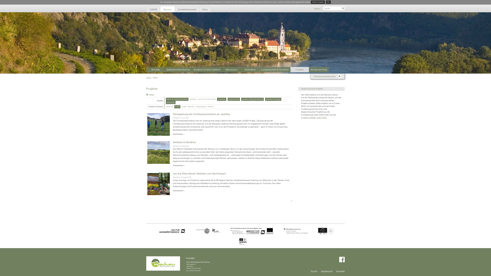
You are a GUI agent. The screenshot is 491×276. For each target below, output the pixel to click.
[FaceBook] (342, 259)
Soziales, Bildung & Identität (252, 99)
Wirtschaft (171, 102)
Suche (314, 271)
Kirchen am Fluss (319, 70)
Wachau (148, 78)
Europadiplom (201, 106)
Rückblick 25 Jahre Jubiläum (207, 70)
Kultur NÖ (169, 106)
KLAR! (177, 106)
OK (328, 2)
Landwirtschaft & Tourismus (275, 70)
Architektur (250, 70)
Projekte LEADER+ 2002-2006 (314, 117)
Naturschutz (231, 70)
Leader (184, 106)
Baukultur (193, 99)
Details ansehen (318, 2)
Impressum (327, 271)
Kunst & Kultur (233, 99)
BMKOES (191, 106)
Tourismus (221, 99)
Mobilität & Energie (273, 99)
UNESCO (211, 106)
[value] (343, 8)
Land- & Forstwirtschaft (207, 99)
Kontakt (340, 271)
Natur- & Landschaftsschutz (177, 99)
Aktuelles (155, 70)
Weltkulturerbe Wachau (178, 70)
